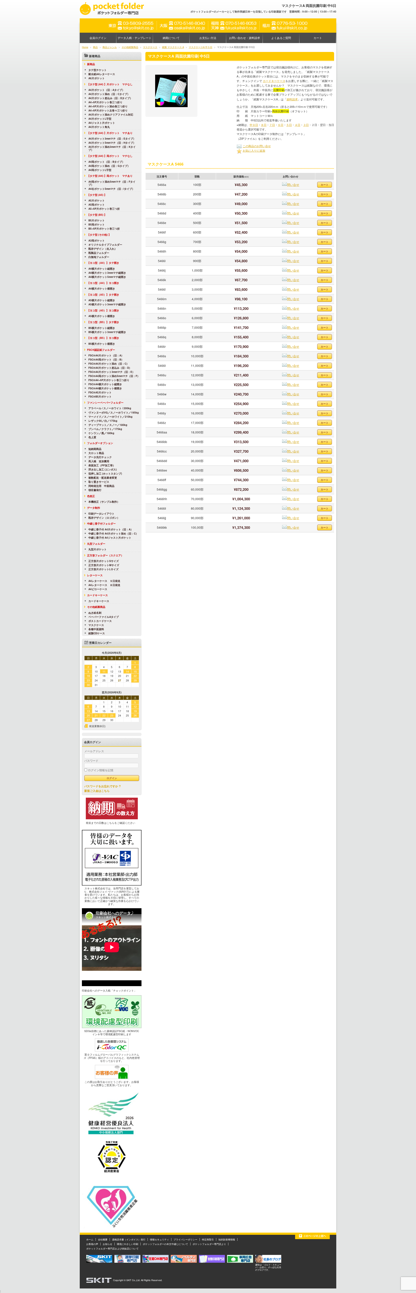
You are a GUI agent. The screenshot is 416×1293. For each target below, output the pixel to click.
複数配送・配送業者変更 (102, 477)
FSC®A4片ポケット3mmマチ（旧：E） (111, 372)
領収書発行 (94, 490)
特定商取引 (208, 1239)
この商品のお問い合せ (257, 146)
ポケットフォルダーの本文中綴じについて (165, 1244)
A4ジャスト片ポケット (101, 122)
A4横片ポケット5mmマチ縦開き (107, 277)
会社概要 (102, 1239)
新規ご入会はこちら (97, 791)
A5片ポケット (96, 200)
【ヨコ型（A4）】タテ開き (103, 263)
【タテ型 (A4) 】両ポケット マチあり (110, 176)
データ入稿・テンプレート (134, 38)
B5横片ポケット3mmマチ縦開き (107, 332)
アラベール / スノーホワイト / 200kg (109, 408)
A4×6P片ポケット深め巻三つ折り (108, 106)
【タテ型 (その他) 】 (99, 235)
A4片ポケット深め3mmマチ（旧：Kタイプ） (112, 148)
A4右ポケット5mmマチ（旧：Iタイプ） (111, 188)
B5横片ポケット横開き (101, 343)
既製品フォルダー (98, 252)
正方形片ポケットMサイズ (103, 565)
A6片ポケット (96, 78)
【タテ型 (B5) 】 (97, 215)
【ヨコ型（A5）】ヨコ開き (103, 310)
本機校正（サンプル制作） (104, 501)
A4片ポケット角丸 (99, 127)
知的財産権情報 (226, 1239)
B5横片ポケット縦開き (101, 328)
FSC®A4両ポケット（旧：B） (106, 359)
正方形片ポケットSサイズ (103, 561)
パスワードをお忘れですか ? (102, 786)
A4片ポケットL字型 (99, 118)
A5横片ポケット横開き (101, 316)
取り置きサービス (98, 481)
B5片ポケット (96, 220)
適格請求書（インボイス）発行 (128, 1239)
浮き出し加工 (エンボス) (102, 469)
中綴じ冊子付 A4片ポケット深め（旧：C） (113, 533)
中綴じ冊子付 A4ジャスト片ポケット (109, 537)
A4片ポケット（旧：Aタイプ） (106, 90)
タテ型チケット (97, 70)
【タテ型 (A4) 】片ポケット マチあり (110, 133)
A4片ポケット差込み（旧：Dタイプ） (110, 98)
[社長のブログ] (268, 1261)
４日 (297, 125)
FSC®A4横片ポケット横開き (105, 388)
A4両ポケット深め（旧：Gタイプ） (109, 165)
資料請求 (292, 99)
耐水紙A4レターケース (101, 74)
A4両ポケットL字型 (99, 170)
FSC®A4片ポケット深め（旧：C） (108, 363)
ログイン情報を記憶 (100, 770)
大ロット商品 (96, 453)
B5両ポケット (96, 224)
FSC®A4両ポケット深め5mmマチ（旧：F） (114, 376)
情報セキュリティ (159, 1239)
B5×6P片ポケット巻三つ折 (104, 228)
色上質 (92, 437)
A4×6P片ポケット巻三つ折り (105, 102)
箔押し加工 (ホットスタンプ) (105, 473)
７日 (272, 125)
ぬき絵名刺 (94, 612)
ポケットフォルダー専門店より (209, 1244)
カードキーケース (274, 81)
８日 (263, 125)
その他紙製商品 (96, 607)
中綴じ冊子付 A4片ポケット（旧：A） (110, 529)
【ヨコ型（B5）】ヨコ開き (103, 338)
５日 (289, 125)
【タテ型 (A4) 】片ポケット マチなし (110, 84)
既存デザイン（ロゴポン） (104, 517)
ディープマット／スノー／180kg (107, 425)
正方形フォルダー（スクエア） (105, 555)
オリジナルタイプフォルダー (105, 244)
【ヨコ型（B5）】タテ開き (103, 322)
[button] (171, 91)
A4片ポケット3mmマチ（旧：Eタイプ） (112, 138)
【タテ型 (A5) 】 (97, 195)
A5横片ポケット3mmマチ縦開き (107, 304)
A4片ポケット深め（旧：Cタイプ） (109, 94)
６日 (280, 125)
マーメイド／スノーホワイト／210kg (110, 416)
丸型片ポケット (97, 549)
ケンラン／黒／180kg (101, 433)
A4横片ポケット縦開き (101, 268)
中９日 (254, 125)
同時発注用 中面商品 (101, 486)
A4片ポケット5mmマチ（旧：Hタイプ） (112, 142)
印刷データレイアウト (101, 513)
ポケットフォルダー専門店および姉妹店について (112, 1248)
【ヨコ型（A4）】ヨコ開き (103, 283)
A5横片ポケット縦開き (101, 300)
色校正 (91, 496)
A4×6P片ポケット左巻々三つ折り (108, 110)
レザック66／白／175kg (102, 420)
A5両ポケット (96, 204)
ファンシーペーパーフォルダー (105, 402)
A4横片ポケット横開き (101, 288)
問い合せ (293, 184)
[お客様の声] (111, 1078)
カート (318, 38)
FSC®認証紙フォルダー (101, 350)
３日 (306, 125)
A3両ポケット (96, 240)
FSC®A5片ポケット (100, 392)
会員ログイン (97, 38)
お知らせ (107, 1244)
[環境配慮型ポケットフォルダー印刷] (111, 1027)
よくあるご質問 (281, 38)
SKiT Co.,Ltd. (133, 1280)
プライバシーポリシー (185, 1239)
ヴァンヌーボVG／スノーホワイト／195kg (113, 412)
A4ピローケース (97, 589)
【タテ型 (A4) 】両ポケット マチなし (110, 156)
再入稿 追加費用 (98, 461)
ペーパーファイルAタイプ (103, 616)
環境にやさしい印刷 (127, 1244)
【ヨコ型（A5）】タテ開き (103, 294)
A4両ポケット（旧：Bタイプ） (106, 161)
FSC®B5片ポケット (100, 396)
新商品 (91, 64)
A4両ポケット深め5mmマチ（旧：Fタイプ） (111, 183)
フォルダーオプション (100, 443)
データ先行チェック (100, 457)
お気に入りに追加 (254, 150)
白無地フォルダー (98, 257)
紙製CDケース (96, 633)
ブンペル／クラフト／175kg (105, 429)
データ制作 (93, 508)
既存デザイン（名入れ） (102, 248)
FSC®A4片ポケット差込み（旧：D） (110, 367)
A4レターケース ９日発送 (104, 581)
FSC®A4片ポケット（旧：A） (106, 355)
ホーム (89, 1239)
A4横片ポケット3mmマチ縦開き (107, 272)
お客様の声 (92, 1244)
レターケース (95, 575)
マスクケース (96, 625)
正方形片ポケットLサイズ (103, 569)
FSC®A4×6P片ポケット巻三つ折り (108, 380)
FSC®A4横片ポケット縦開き (105, 384)
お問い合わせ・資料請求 (244, 38)
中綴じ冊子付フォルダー (101, 523)
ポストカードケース (100, 621)
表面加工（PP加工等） (101, 465)
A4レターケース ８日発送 (104, 585)
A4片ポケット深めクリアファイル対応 (110, 114)
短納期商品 (94, 449)
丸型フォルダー (96, 544)
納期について (171, 38)
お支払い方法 (207, 38)
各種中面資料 (96, 629)
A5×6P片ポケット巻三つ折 (104, 208)
